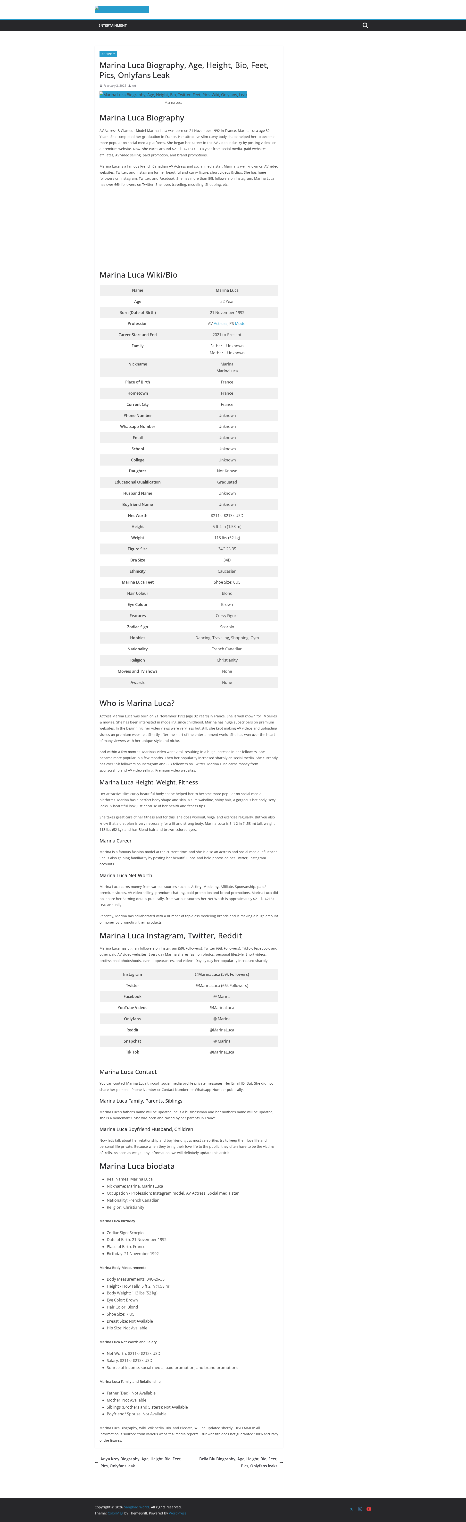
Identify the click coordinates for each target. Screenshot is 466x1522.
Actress (220, 323)
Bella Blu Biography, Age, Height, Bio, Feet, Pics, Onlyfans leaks (238, 1462)
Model (240, 323)
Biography (108, 54)
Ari (134, 86)
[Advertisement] (189, 229)
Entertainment (113, 25)
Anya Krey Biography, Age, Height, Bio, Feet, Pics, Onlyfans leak (141, 1462)
